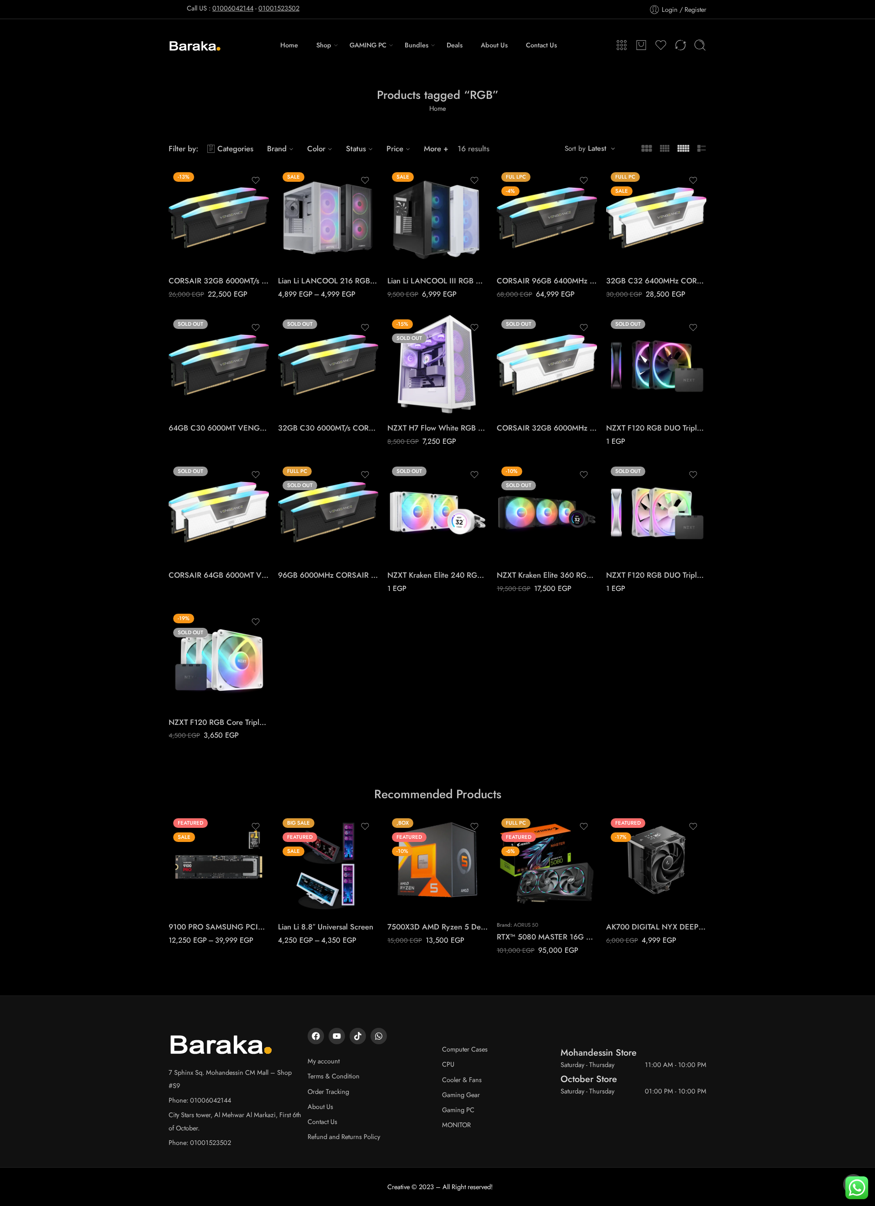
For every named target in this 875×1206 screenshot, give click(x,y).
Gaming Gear (461, 1094)
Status (356, 148)
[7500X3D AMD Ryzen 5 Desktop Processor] (437, 864)
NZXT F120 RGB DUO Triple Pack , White (656, 575)
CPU (448, 1064)
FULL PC (631, 255)
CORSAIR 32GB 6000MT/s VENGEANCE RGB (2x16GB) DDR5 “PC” (219, 280)
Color (316, 148)
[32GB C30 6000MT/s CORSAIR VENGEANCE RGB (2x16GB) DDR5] (328, 365)
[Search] (700, 45)
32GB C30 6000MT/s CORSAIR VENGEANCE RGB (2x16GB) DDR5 (328, 427)
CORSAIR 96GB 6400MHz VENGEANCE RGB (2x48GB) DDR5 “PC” (547, 280)
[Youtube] (337, 1036)
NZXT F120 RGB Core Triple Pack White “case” (219, 722)
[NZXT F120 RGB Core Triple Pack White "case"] (219, 659)
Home (289, 45)
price (613, 242)
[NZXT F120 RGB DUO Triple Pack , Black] (656, 365)
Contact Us (541, 45)
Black (303, 241)
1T (193, 873)
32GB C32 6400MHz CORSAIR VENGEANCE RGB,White (656, 280)
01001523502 (278, 8)
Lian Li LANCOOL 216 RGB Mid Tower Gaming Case (328, 280)
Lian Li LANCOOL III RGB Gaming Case (437, 280)
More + (436, 148)
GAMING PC (368, 45)
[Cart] (641, 45)
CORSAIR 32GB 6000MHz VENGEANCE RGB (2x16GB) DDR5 (547, 427)
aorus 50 (526, 925)
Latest (597, 148)
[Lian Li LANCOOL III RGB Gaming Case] (437, 218)
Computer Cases (465, 1049)
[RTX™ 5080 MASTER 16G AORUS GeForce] (547, 864)
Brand (277, 148)
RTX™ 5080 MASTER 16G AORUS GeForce (547, 936)
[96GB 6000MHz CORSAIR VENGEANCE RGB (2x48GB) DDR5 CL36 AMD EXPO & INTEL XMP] (328, 512)
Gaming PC (458, 1109)
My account (324, 1061)
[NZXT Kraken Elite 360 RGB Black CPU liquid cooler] (547, 512)
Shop (323, 45)
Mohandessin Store (599, 1052)
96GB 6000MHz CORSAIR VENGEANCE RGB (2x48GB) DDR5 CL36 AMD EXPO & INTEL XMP (328, 575)
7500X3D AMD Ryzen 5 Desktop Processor (437, 926)
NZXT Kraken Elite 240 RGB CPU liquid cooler (437, 575)
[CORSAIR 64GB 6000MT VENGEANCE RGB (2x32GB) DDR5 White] (219, 512)
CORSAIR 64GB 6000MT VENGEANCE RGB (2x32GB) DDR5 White (219, 575)
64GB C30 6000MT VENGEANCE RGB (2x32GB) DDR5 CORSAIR (219, 427)
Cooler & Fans (462, 1079)
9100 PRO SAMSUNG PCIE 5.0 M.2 (219, 926)
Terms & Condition (334, 1076)
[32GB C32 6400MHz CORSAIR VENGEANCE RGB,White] (656, 218)
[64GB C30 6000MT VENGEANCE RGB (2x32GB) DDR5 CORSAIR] (219, 365)
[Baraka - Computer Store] (195, 44)
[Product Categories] (621, 45)
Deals (455, 45)
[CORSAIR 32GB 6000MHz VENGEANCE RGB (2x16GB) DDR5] (547, 365)
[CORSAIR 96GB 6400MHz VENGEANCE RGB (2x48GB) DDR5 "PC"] (547, 218)
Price (394, 148)
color (285, 228)
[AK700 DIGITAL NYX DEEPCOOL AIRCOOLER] (656, 864)
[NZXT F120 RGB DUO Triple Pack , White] (656, 512)
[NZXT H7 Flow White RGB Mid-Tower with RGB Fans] (437, 365)
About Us (494, 45)
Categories (235, 148)
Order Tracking (328, 1091)
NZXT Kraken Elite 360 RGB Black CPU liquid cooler (547, 575)
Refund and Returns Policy (344, 1136)
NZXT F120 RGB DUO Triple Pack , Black (656, 427)
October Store (589, 1079)
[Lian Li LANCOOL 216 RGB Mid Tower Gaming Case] (328, 218)
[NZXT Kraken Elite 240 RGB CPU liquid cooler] (437, 512)
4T (193, 901)
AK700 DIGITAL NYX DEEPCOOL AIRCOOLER (656, 926)
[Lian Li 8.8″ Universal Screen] (328, 864)
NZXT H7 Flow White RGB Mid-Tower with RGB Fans (437, 427)
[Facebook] (316, 1036)
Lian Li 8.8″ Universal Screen (325, 926)
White (303, 255)
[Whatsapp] (379, 1036)
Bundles (416, 45)
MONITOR (456, 1124)
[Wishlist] (255, 180)
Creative (398, 1186)
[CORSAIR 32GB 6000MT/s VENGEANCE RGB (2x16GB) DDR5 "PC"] (219, 218)
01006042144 (232, 8)
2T (193, 887)
